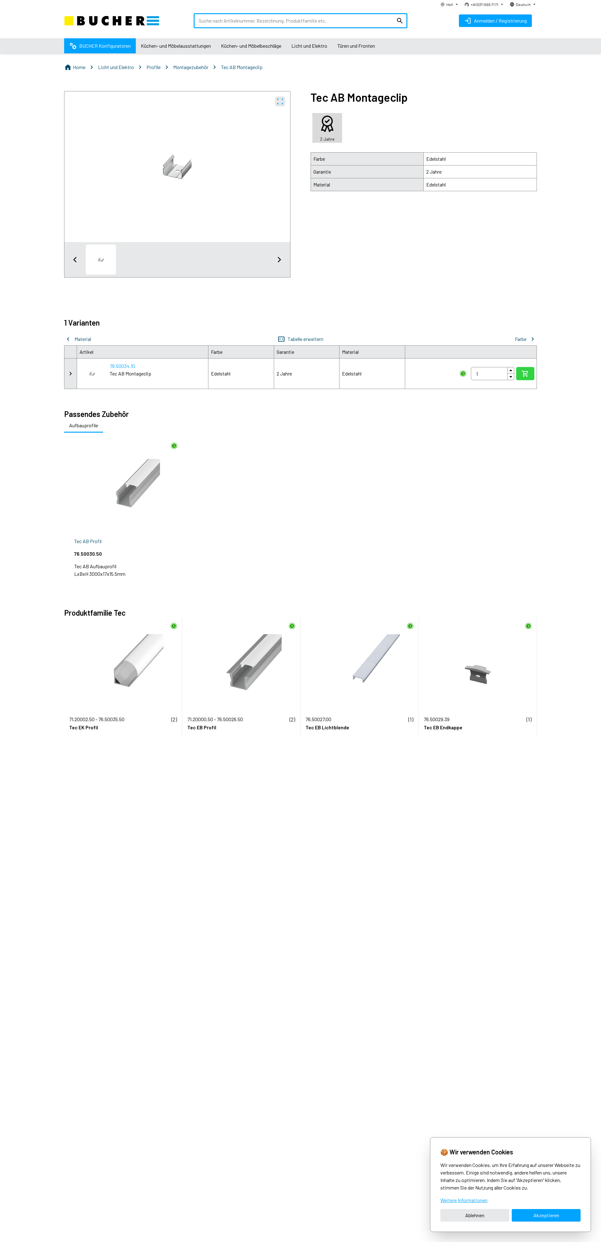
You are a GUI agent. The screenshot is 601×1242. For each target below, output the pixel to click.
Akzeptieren (546, 1215)
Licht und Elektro (116, 67)
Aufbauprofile (83, 425)
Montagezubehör (190, 67)
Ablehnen (474, 1215)
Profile (153, 67)
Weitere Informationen (464, 1200)
